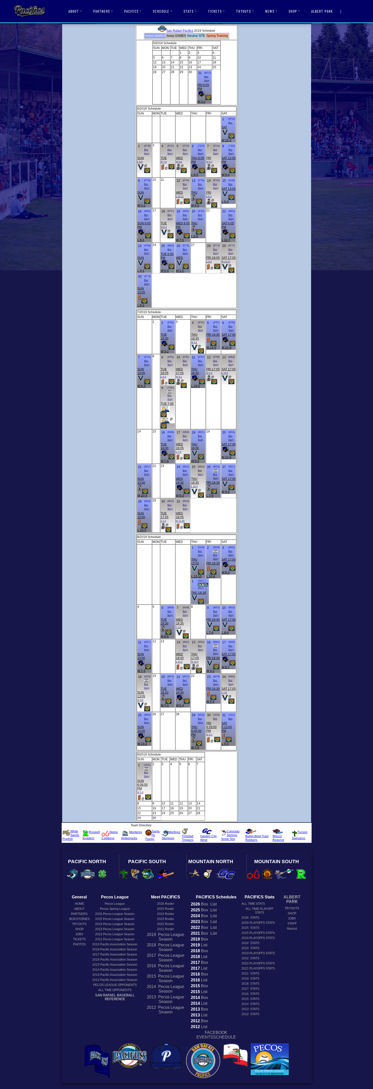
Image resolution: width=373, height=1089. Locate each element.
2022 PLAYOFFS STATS (258, 963)
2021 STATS (250, 973)
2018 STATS (250, 983)
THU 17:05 (195, 656)
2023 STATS (250, 948)
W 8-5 (209, 734)
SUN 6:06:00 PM (142, 784)
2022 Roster (165, 924)
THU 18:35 (195, 336)
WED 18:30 (180, 480)
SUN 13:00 (141, 290)
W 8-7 (209, 162)
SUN (140, 158)
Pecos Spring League (115, 909)
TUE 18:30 (164, 336)
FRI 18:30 (213, 335)
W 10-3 (142, 495)
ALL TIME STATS (253, 904)
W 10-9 (226, 457)
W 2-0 (180, 271)
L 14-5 (195, 386)
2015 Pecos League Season (165, 978)
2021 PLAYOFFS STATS (258, 968)
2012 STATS (250, 1014)
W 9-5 (195, 205)
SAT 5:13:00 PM (227, 727)
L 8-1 (140, 240)
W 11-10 (180, 521)
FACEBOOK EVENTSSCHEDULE (216, 1034)
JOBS (79, 934)
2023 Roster (165, 919)
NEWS (269, 11)
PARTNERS (101, 11)
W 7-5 (180, 240)
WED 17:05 (180, 371)
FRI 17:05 (213, 369)
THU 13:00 (195, 561)
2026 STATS (250, 917)
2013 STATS (250, 1009)
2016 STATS (250, 994)
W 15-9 (226, 347)
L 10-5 (141, 530)
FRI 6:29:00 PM (211, 727)
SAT (224, 127)
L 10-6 (210, 576)
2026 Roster (165, 904)
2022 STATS (250, 958)
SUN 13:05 (141, 694)
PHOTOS (79, 944)
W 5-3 (210, 701)
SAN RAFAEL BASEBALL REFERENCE (115, 997)
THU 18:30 (195, 371)
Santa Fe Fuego (152, 835)
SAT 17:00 (229, 335)
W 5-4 (209, 373)
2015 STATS (250, 999)
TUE (164, 158)
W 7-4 (164, 162)
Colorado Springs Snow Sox (230, 835)
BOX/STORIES (79, 919)
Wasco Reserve (278, 838)
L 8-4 (163, 377)
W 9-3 (195, 461)
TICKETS (215, 11)
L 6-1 (140, 305)
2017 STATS (250, 989)
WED (179, 158)
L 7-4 (178, 452)
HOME (79, 904)
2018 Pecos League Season (165, 947)
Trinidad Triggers (187, 838)
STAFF (292, 923)
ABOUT (73, 11)
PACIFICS (131, 11)
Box (206, 76)
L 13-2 (179, 662)
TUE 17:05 (164, 515)
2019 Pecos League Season (165, 936)
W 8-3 (164, 227)
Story (207, 80)
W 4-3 (141, 386)
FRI (208, 158)
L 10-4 (194, 486)
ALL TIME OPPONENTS (114, 990)
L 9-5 (194, 175)
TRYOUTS (243, 11)
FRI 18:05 (213, 258)
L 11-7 (226, 240)
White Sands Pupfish (70, 835)
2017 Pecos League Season (165, 957)
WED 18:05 (180, 446)
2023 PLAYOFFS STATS (258, 953)
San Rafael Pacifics (179, 30)
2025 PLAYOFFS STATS (258, 933)
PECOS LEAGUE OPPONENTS (115, 985)
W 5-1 (194, 342)
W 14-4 (194, 662)
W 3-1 (141, 205)
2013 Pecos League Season (165, 999)
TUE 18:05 (164, 371)
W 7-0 (165, 705)
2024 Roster (165, 914)
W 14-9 (211, 347)
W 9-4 (226, 175)
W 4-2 (210, 671)
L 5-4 (225, 202)
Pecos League (115, 904)
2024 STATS (250, 943)
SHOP (293, 11)
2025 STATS (250, 928)
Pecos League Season (114, 914)
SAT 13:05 (229, 189)
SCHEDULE (161, 11)
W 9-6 (179, 162)
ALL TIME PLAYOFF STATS (259, 910)
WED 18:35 (180, 621)
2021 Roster (165, 929)
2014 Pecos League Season (165, 988)
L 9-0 (140, 162)
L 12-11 (180, 196)
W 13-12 (226, 261)
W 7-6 (165, 461)
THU (194, 192)
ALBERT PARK (322, 11)
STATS (188, 11)
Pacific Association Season (114, 944)
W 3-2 (201, 102)
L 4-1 (140, 271)
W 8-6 (165, 636)
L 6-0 (178, 627)
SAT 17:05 (229, 258)
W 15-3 (226, 140)
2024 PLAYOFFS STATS (258, 938)
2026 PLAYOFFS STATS (258, 923)
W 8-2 (179, 377)
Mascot (292, 928)
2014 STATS (250, 1004)
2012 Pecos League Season (165, 1009)
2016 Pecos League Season (165, 968)
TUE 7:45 (167, 404)
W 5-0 (165, 271)
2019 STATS (250, 978)
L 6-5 (194, 236)
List (213, 904)
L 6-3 (209, 196)
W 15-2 (142, 744)
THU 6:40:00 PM (196, 730)
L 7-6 (209, 495)
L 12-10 (196, 576)
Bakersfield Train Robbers (257, 838)
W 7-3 (141, 671)
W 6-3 (180, 495)
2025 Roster (165, 909)
